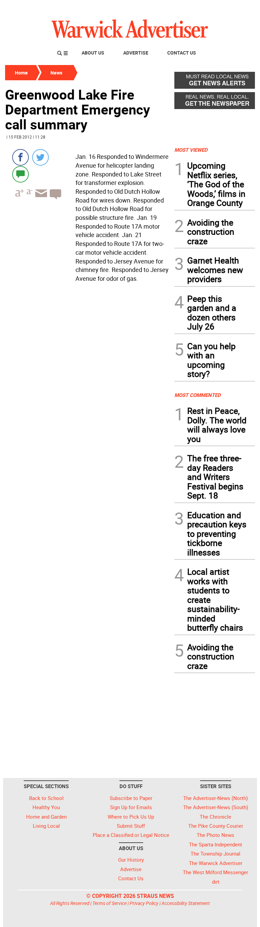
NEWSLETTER (200, 7)
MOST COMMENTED (197, 395)
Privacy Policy (144, 903)
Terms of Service (109, 903)
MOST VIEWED (191, 149)
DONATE (238, 7)
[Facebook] (20, 157)
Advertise (135, 52)
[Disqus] (87, 371)
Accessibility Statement (185, 903)
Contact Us (181, 52)
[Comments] (20, 174)
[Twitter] (40, 157)
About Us (93, 52)
